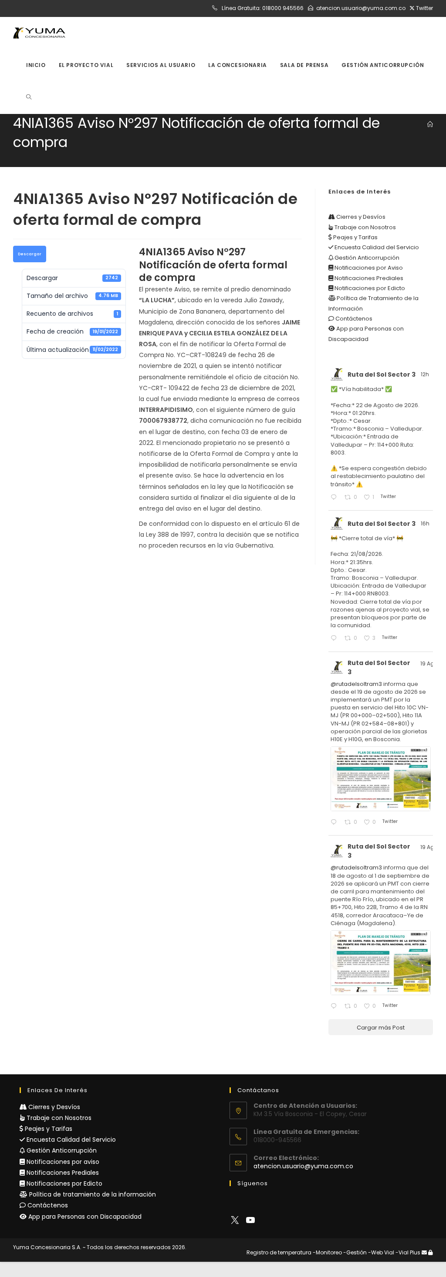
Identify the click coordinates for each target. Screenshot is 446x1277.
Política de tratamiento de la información (91, 1194)
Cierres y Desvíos (360, 217)
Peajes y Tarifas (355, 237)
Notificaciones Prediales (368, 278)
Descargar (29, 254)
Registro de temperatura (279, 1252)
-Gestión (355, 1252)
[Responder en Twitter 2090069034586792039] (335, 1007)
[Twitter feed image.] (381, 778)
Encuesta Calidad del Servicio (376, 247)
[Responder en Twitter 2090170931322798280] (335, 823)
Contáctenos (353, 318)
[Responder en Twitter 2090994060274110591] (335, 639)
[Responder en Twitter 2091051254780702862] (335, 498)
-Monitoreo (327, 1252)
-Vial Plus (407, 1252)
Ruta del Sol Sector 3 (382, 374)
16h (426, 523)
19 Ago (429, 663)
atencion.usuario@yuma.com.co (360, 8)
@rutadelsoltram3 (356, 684)
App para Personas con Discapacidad (84, 1216)
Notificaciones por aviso (62, 1161)
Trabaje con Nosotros (364, 227)
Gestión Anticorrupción (366, 258)
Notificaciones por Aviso (368, 268)
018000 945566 (283, 8)
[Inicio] (430, 124)
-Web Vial (381, 1252)
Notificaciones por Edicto (369, 288)
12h (425, 374)
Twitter (424, 8)
